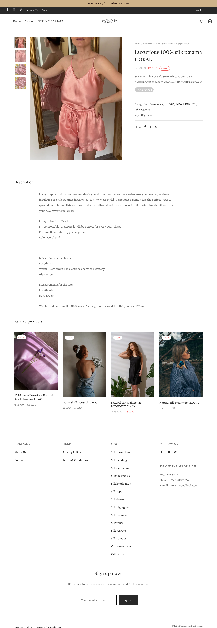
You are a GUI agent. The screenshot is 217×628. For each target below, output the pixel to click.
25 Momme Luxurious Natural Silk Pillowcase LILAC (33, 397)
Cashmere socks (121, 546)
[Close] (214, 3)
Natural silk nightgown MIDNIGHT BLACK (126, 404)
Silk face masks (120, 475)
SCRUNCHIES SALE (50, 21)
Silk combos (118, 538)
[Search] (202, 21)
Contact (46, 10)
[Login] (194, 21)
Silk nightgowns (121, 507)
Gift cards (117, 554)
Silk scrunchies (120, 452)
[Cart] (210, 21)
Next (118, 98)
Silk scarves (118, 530)
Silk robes (117, 523)
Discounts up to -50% (161, 104)
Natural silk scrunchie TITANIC (179, 402)
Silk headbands (121, 483)
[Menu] (7, 21)
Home (17, 21)
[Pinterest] (21, 10)
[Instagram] (14, 10)
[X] (150, 127)
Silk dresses (118, 499)
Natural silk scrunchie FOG (80, 402)
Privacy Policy (72, 452)
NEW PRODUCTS (186, 104)
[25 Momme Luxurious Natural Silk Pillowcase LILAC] (36, 361)
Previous (33, 98)
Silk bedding (119, 460)
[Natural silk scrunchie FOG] (84, 364)
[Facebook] (7, 10)
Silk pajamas (149, 43)
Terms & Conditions (75, 460)
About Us (32, 10)
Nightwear (147, 115)
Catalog (29, 21)
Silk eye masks (120, 468)
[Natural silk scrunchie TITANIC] (181, 364)
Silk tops (116, 491)
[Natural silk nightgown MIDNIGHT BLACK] (132, 364)
